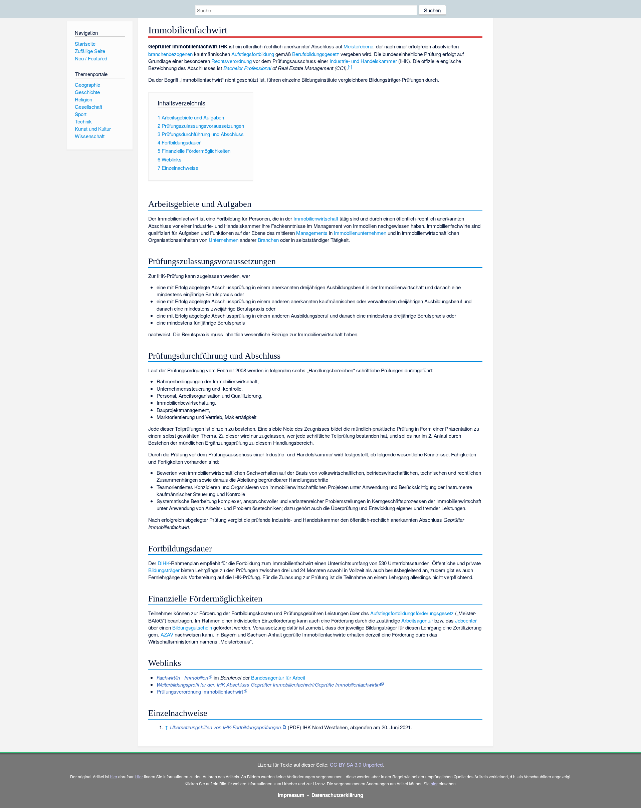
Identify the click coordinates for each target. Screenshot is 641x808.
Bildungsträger (164, 569)
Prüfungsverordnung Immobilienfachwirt (200, 691)
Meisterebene (358, 46)
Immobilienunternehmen (360, 232)
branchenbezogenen (170, 53)
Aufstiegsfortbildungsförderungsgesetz (412, 613)
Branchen (268, 239)
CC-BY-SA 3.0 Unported (356, 764)
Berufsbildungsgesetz (315, 53)
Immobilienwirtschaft (315, 218)
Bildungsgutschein (192, 627)
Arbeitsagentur (417, 620)
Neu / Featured (91, 58)
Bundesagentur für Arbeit (278, 677)
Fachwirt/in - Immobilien (182, 677)
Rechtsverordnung (231, 60)
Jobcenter (466, 620)
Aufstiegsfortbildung (252, 53)
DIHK (163, 562)
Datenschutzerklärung (337, 795)
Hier (139, 776)
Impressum (291, 795)
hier (113, 776)
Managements (312, 232)
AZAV (167, 634)
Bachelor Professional (247, 67)
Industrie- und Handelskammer (363, 60)
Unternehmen (223, 239)
